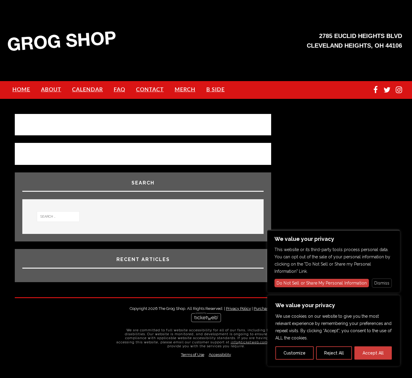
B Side (215, 90)
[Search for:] (58, 216)
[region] (333, 330)
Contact (150, 90)
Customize (295, 353)
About (51, 90)
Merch (185, 90)
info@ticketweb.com (249, 342)
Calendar (87, 90)
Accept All (373, 353)
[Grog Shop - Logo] (62, 50)
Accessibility (220, 354)
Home (21, 90)
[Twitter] (387, 90)
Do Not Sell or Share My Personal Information (322, 283)
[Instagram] (399, 90)
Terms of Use (192, 354)
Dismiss (381, 283)
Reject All (334, 353)
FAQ (119, 90)
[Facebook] (375, 90)
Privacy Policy (238, 308)
